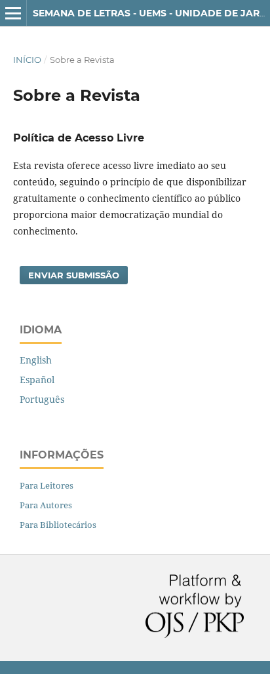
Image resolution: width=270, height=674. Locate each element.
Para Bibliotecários (58, 525)
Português (42, 399)
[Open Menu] (13, 13)
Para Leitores (46, 485)
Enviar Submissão (73, 275)
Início (27, 59)
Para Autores (46, 505)
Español (37, 379)
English (36, 360)
